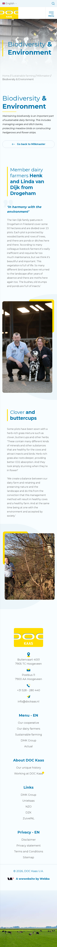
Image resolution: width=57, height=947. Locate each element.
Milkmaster (43, 75)
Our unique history (28, 767)
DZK (28, 812)
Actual (28, 746)
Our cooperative (28, 722)
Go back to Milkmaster (31, 144)
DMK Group (28, 740)
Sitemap (28, 857)
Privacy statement (29, 845)
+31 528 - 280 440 (28, 690)
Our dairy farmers (28, 728)
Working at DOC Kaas (28, 773)
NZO (29, 806)
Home (6, 75)
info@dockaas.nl (28, 701)
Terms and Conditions (28, 851)
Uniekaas (28, 800)
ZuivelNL (28, 818)
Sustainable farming (23, 75)
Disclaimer (28, 839)
